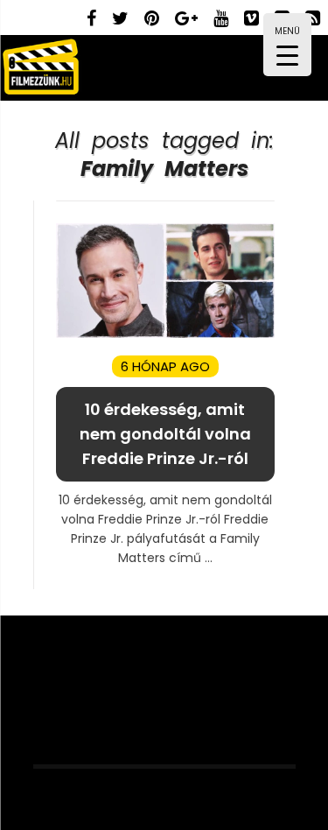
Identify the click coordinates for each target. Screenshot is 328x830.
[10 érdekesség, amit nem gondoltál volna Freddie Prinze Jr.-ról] (165, 334)
